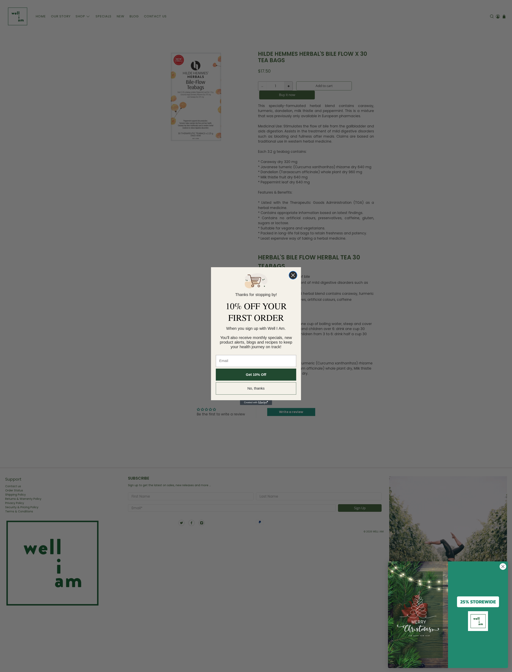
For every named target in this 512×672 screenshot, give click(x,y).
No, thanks (256, 388)
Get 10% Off (256, 375)
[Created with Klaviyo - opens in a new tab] (256, 402)
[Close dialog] (293, 275)
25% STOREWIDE (478, 601)
